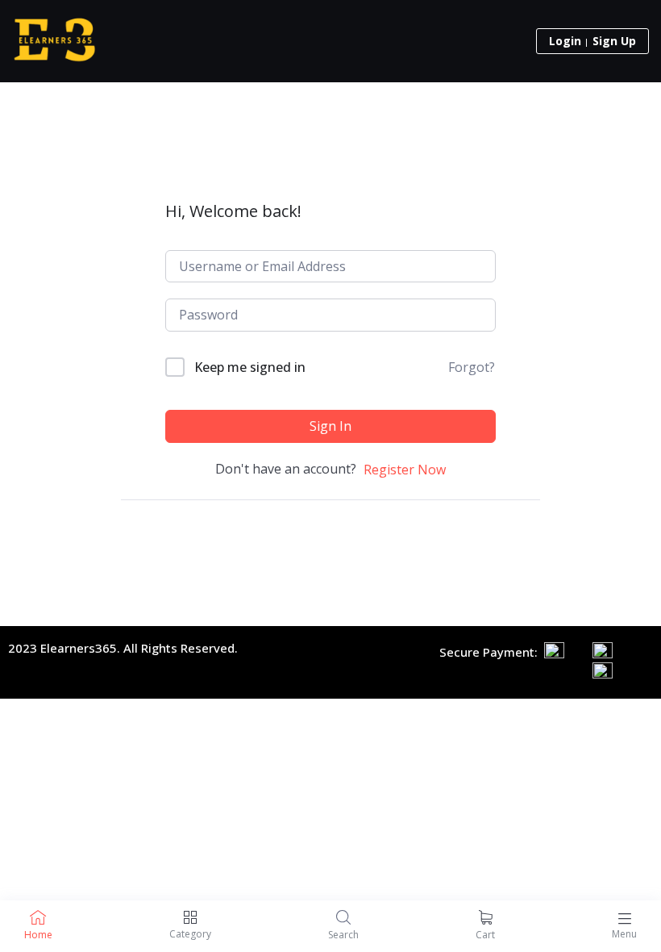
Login (565, 40)
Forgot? (471, 367)
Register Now (405, 469)
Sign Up (614, 40)
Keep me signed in (250, 367)
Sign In (330, 426)
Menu (624, 934)
